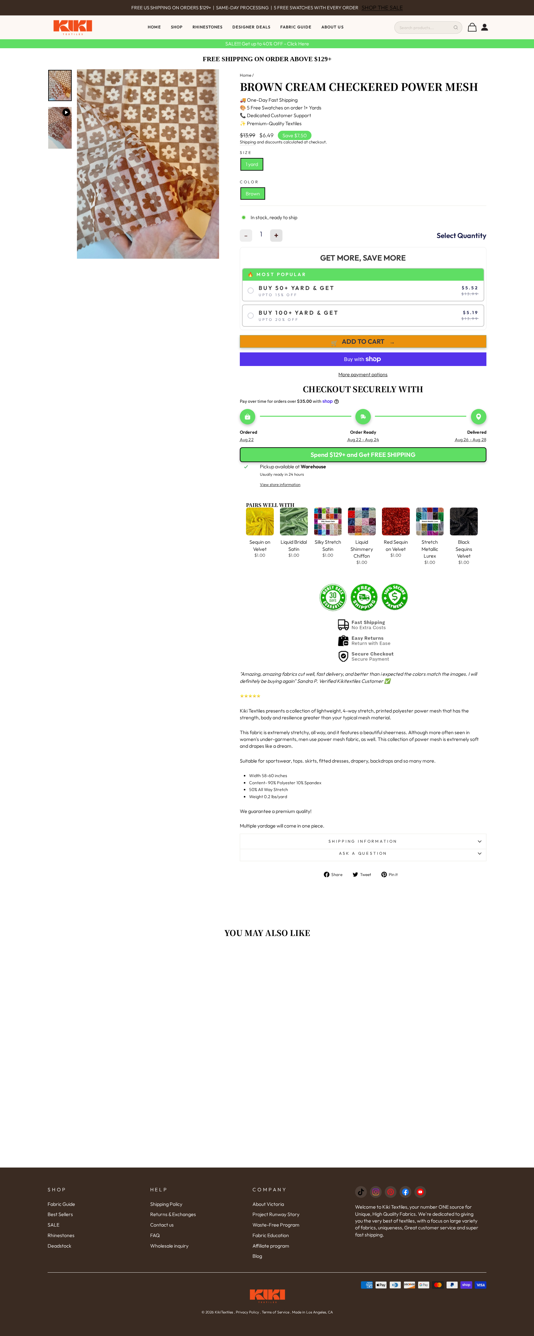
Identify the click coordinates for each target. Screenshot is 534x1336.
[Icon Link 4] (405, 1192)
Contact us (162, 1225)
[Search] (456, 27)
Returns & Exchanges (173, 1214)
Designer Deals (251, 26)
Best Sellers (60, 1214)
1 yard (252, 164)
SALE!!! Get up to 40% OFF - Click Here (267, 43)
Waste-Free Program (275, 1225)
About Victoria (268, 1204)
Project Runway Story (275, 1214)
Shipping (248, 142)
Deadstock (59, 1246)
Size (246, 152)
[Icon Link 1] (361, 1192)
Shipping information (362, 841)
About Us (332, 26)
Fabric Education (270, 1235)
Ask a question (363, 853)
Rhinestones (61, 1235)
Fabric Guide (296, 26)
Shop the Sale (371, 7)
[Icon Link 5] (420, 1192)
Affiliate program (270, 1246)
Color (249, 181)
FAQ (155, 1235)
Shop (177, 26)
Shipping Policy (166, 1204)
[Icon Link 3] (390, 1192)
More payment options (363, 374)
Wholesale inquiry (169, 1246)
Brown (253, 193)
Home (154, 26)
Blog (257, 1256)
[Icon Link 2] (376, 1192)
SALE (53, 1225)
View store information (280, 484)
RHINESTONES (207, 26)
